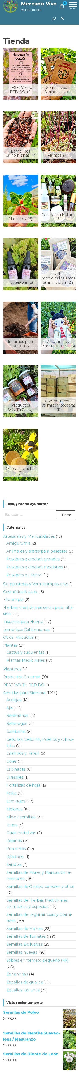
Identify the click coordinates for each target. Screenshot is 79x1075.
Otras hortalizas (21, 832)
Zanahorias (17, 974)
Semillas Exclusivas (24, 944)
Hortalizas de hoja (23, 785)
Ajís (9, 707)
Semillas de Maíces (24, 928)
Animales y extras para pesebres (37, 551)
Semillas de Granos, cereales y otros (40, 886)
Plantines (12, 669)
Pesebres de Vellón (24, 575)
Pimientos (16, 848)
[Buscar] (54, 18)
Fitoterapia (13, 599)
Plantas (10, 645)
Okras (11, 825)
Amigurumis (18, 543)
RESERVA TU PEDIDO (23, 685)
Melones (14, 809)
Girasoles (14, 777)
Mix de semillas (20, 817)
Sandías (13, 864)
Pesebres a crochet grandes (33, 559)
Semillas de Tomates (26, 936)
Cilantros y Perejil (23, 753)
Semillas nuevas (21, 952)
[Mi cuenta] (62, 18)
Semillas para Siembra (24, 693)
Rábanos (14, 856)
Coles (11, 761)
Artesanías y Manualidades (29, 536)
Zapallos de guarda (24, 982)
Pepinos (14, 840)
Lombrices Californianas (26, 629)
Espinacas (16, 769)
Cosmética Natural (20, 591)
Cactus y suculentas (25, 652)
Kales (11, 793)
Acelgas (13, 699)
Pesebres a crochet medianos (34, 567)
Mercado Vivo (38, 4)
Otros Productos (18, 637)
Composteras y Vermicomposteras (35, 584)
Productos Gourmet (22, 677)
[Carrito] (62, 6)
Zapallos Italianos (23, 990)
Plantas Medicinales (25, 660)
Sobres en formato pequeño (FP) (37, 960)
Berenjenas (17, 715)
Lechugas (15, 801)
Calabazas (16, 731)
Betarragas (16, 723)
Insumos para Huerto (23, 621)
